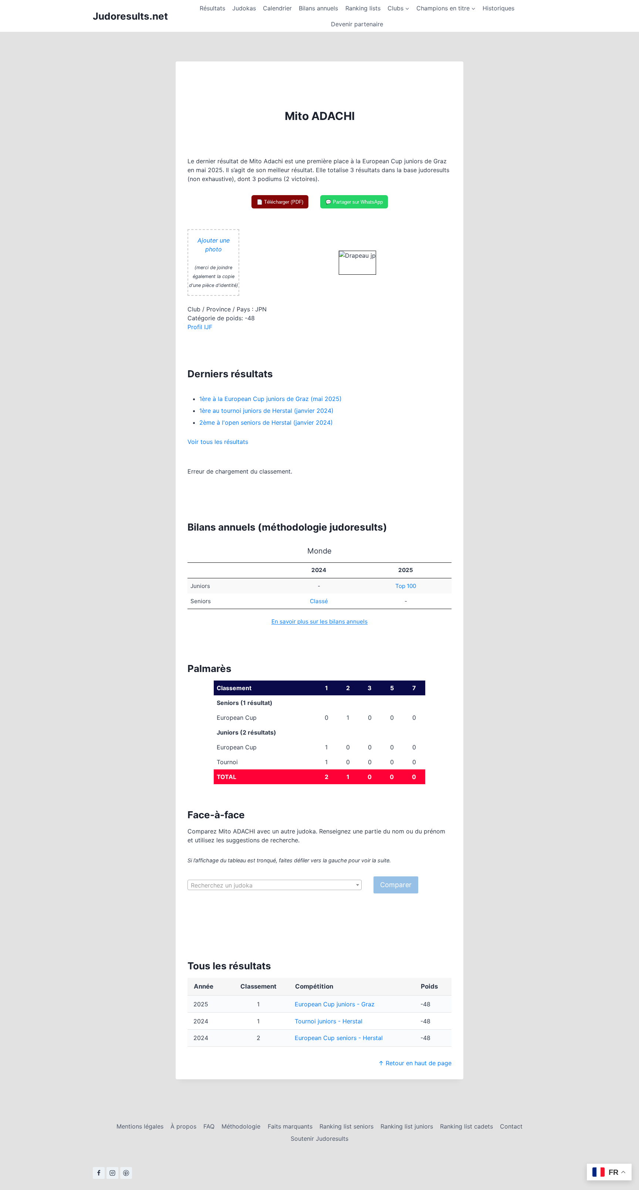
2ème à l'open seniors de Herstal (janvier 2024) (266, 422)
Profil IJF (199, 327)
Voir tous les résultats (217, 441)
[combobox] (274, 885)
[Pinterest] (126, 1173)
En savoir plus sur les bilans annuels (319, 621)
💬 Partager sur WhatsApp (354, 202)
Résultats (212, 8)
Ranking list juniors (407, 1126)
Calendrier (277, 8)
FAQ (208, 1126)
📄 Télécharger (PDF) (280, 202)
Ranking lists (363, 8)
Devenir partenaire (357, 24)
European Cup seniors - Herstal (339, 1038)
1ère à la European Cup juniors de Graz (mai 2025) (270, 398)
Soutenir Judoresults (319, 1138)
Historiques (498, 8)
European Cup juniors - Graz (335, 1004)
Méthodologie (241, 1126)
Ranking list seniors (346, 1126)
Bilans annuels (318, 8)
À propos (183, 1126)
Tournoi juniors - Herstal (328, 1021)
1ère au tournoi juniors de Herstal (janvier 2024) (266, 410)
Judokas (244, 8)
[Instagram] (112, 1173)
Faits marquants (290, 1126)
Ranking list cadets (466, 1126)
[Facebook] (99, 1173)
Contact (511, 1126)
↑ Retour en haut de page (415, 1063)
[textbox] (274, 885)
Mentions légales (139, 1126)
